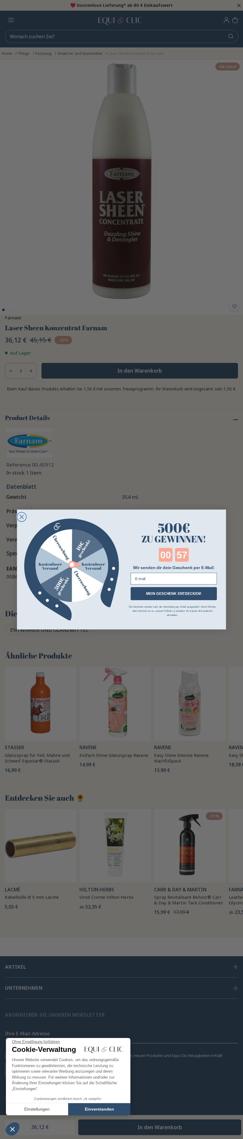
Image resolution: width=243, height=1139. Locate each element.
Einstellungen (36, 1109)
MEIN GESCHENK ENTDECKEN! (174, 594)
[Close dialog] (21, 517)
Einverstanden (99, 1109)
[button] (12, 1129)
